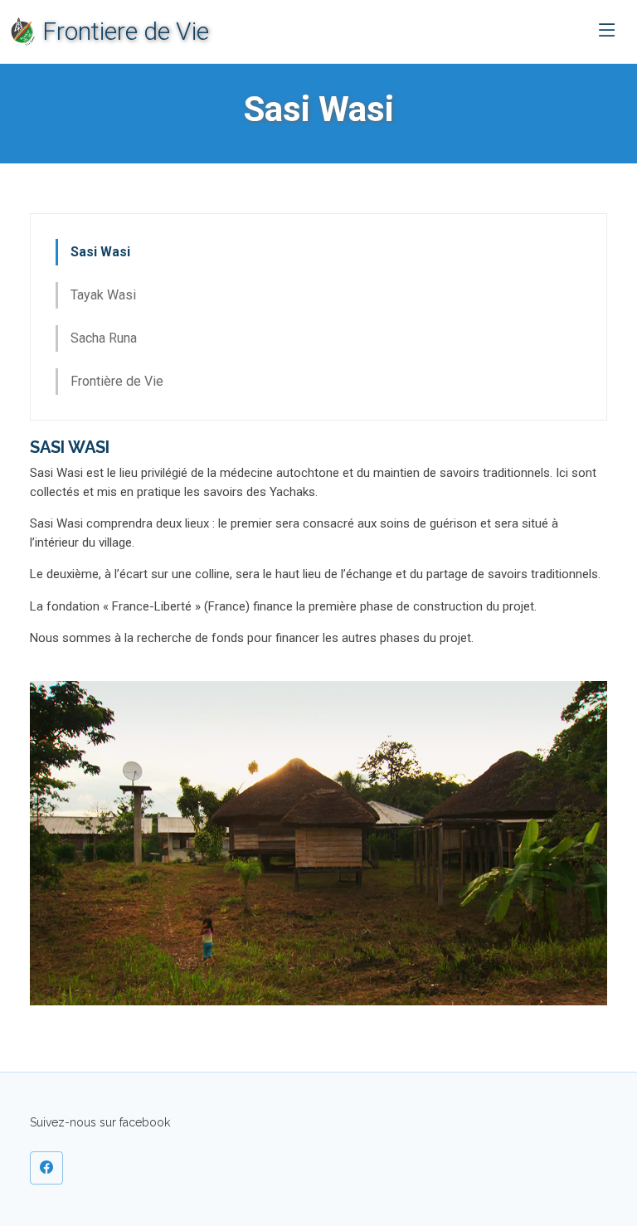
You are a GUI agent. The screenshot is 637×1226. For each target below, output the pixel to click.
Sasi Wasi (100, 252)
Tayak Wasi (103, 295)
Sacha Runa (104, 338)
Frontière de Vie (117, 381)
